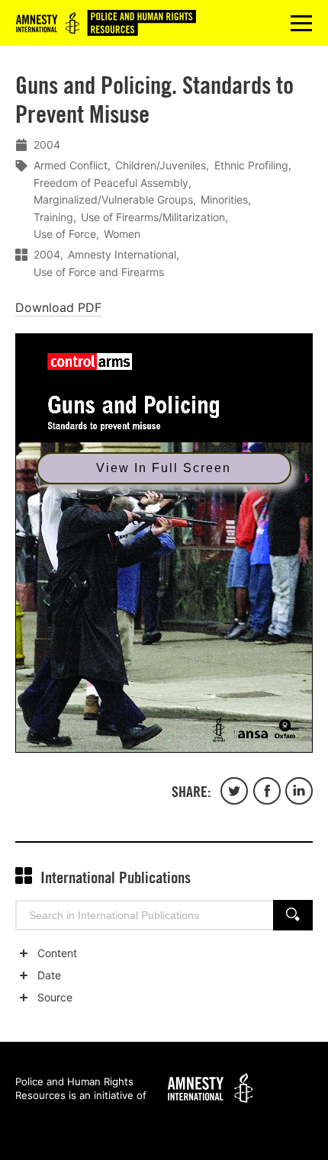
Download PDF (58, 307)
